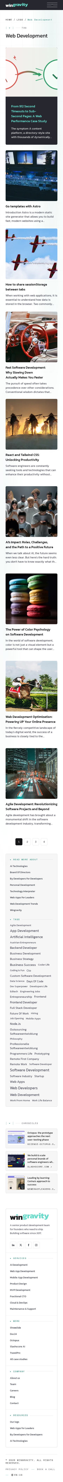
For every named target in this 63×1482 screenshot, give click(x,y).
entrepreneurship (21, 997)
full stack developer (23, 1008)
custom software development (30, 976)
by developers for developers (26, 879)
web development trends (24, 904)
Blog (12, 1397)
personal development (22, 885)
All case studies (18, 1359)
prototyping (42, 1053)
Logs (20, 19)
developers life (38, 986)
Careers (14, 1390)
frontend (40, 997)
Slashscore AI (17, 1346)
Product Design (18, 1284)
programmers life (21, 1053)
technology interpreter (22, 891)
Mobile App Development (24, 1277)
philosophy (16, 1039)
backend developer (23, 948)
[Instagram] (36, 1245)
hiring (34, 1013)
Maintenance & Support (23, 1309)
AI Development (18, 1265)
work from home (20, 1100)
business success (23, 965)
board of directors (20, 872)
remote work (18, 1064)
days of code (35, 981)
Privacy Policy (17, 1469)
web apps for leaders (22, 897)
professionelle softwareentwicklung (24, 1046)
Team (13, 1384)
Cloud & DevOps (18, 1303)
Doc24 (13, 1334)
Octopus (14, 1340)
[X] (21, 1245)
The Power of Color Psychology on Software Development (28, 632)
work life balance (42, 1100)
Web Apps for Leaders (22, 1428)
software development (29, 1070)
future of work (19, 1013)
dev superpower (19, 986)
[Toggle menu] (52, 5)
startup (39, 1076)
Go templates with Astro (23, 206)
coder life (44, 965)
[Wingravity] (17, 5)
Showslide (15, 1328)
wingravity (16, 910)
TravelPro (15, 1353)
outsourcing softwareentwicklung (24, 1031)
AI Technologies (19, 1441)
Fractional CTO (18, 1296)
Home (9, 19)
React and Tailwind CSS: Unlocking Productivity (22, 457)
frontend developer (23, 1002)
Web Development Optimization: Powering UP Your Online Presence (30, 719)
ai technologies (19, 866)
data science (17, 981)
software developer (40, 1064)
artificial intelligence (26, 937)
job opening (17, 1018)
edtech (14, 991)
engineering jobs (30, 991)
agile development (20, 925)
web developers (24, 1088)
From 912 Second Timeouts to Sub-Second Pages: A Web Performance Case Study (29, 113)
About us (15, 1378)
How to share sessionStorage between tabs (26, 287)
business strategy (22, 959)
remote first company (24, 1059)
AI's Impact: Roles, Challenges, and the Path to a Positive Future (29, 544)
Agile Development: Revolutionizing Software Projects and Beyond (31, 806)
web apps (17, 1081)
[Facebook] (28, 1245)
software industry (21, 1076)
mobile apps (33, 1018)
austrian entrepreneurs (23, 942)
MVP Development (20, 1290)
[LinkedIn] (13, 1245)
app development (24, 930)
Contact (14, 1403)
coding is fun (17, 970)
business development (25, 953)
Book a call (46, 1469)
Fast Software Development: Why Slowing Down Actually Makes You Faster (26, 372)
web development (25, 1094)
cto (29, 970)
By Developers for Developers (26, 1434)
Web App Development (22, 1271)
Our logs (14, 1422)
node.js (15, 1024)
